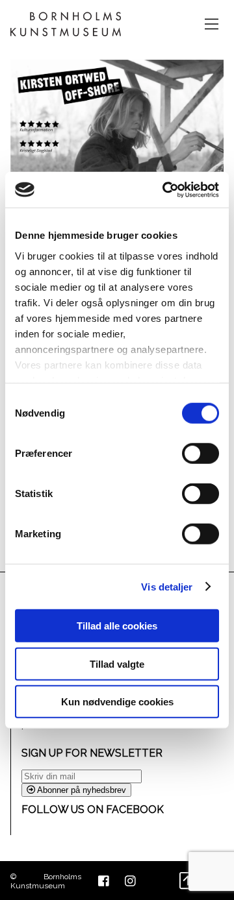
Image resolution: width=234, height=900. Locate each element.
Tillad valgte (117, 663)
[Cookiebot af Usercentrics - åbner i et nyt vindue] (165, 189)
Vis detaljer (166, 586)
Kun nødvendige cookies (117, 701)
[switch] (200, 453)
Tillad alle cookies (117, 625)
